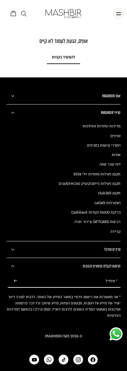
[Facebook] (93, 359)
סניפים (115, 136)
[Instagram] (78, 359)
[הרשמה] (15, 281)
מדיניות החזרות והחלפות (101, 126)
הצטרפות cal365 (107, 203)
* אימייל (111, 281)
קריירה (115, 231)
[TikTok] (63, 359)
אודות (116, 155)
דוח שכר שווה (109, 164)
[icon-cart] (14, 13)
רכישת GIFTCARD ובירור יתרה (97, 221)
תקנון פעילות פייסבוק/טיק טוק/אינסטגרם (89, 183)
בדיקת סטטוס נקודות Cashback (95, 212)
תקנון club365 (109, 193)
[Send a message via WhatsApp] (116, 334)
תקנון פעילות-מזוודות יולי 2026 (96, 174)
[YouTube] (34, 359)
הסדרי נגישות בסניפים (103, 145)
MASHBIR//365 (57, 336)
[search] (24, 14)
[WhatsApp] (49, 359)
